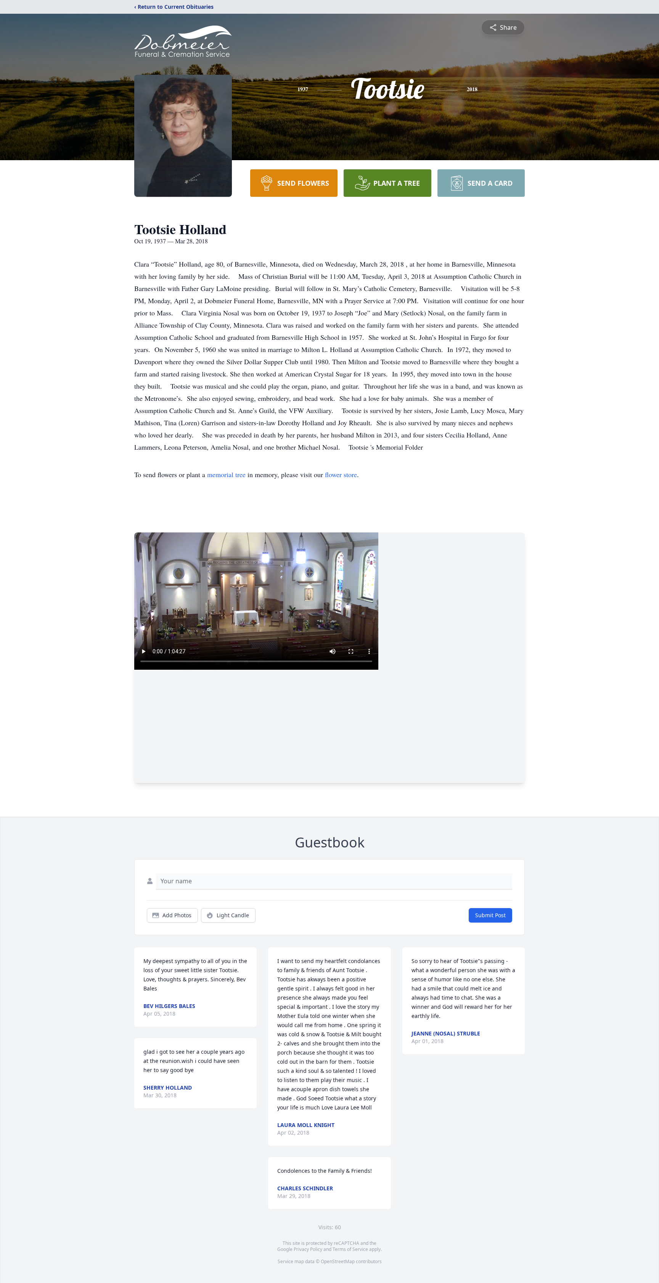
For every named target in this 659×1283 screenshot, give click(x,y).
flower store (341, 474)
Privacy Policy (308, 1249)
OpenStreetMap (338, 1261)
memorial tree (226, 474)
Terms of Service (350, 1249)
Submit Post (490, 915)
